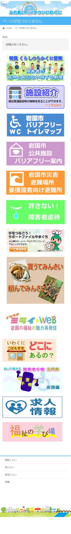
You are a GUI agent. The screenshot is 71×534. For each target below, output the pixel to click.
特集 (7, 482)
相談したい (11, 460)
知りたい (9, 467)
